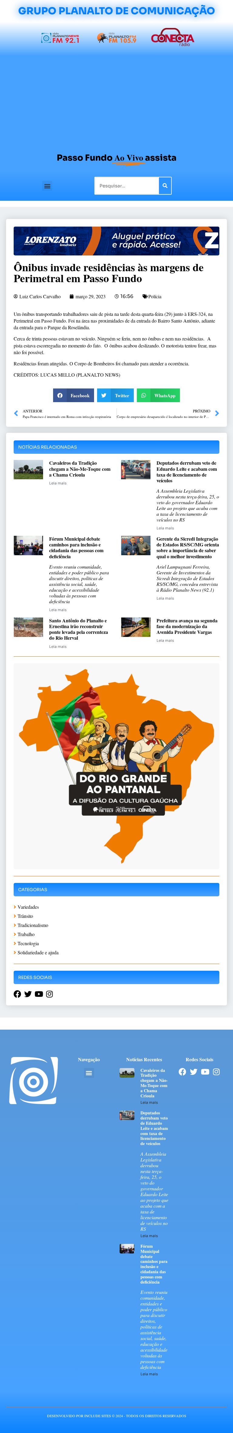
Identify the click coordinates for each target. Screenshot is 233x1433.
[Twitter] (194, 1072)
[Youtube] (205, 1072)
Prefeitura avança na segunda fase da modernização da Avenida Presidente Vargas (187, 626)
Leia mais (57, 483)
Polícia (154, 296)
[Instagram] (216, 1072)
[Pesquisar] (165, 185)
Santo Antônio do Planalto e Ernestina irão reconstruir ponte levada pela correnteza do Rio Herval (78, 629)
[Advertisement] (116, 101)
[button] (47, 186)
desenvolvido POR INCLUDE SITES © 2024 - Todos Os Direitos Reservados (116, 1415)
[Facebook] (182, 1072)
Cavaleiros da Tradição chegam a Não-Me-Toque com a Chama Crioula (79, 468)
